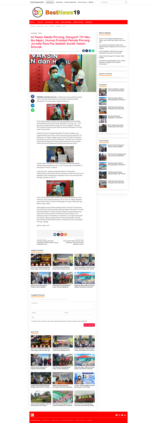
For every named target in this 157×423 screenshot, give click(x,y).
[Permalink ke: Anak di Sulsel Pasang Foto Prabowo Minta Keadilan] (41, 278)
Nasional (48, 51)
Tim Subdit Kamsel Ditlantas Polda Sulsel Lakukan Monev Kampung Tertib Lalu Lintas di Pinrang (62, 268)
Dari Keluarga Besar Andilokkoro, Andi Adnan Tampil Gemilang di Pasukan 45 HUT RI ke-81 (116, 116)
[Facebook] (54, 234)
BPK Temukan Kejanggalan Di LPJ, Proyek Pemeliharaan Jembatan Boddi (63, 404)
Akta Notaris (55, 420)
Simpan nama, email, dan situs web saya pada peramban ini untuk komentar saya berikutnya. (59, 321)
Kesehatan (36, 51)
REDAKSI (89, 420)
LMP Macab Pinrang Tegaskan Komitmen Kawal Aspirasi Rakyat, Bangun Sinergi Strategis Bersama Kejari (84, 404)
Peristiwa (60, 51)
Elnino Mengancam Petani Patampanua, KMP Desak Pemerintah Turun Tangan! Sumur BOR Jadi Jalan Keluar (117, 125)
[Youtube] (61, 234)
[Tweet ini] (86, 50)
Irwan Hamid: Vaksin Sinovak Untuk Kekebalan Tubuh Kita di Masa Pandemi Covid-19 (73, 241)
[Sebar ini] (83, 50)
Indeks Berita (46, 420)
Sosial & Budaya (66, 51)
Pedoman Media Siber (67, 420)
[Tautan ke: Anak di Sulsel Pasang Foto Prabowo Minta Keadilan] (103, 148)
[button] (126, 2)
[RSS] (65, 234)
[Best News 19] (56, 12)
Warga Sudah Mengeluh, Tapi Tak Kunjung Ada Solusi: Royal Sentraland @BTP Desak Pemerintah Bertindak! (41, 404)
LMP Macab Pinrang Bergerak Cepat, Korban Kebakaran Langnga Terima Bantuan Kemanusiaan (62, 286)
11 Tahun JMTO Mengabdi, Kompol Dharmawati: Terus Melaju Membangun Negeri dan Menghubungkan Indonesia (84, 386)
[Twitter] (58, 234)
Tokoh (71, 51)
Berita (32, 51)
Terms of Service (80, 420)
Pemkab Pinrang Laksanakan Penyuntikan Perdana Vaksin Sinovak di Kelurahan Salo (47, 241)
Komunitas (42, 51)
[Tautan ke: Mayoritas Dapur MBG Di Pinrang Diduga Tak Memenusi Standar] (103, 101)
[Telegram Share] (89, 50)
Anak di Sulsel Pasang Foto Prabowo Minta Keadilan (39, 286)
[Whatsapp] (93, 50)
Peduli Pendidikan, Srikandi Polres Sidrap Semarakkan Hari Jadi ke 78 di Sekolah (84, 268)
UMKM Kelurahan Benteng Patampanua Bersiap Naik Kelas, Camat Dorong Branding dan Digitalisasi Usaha (63, 386)
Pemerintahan (53, 51)
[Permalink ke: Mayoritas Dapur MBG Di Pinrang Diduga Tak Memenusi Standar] (84, 278)
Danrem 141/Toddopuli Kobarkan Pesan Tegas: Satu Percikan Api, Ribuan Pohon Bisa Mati (40, 268)
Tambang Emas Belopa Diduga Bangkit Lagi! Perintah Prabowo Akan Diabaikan (40, 386)
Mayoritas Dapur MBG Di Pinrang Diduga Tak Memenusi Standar (84, 286)
